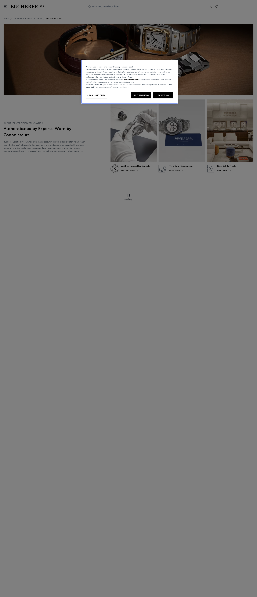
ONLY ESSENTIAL (141, 95)
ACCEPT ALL (163, 95)
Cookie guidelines (130, 79)
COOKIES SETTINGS (96, 95)
